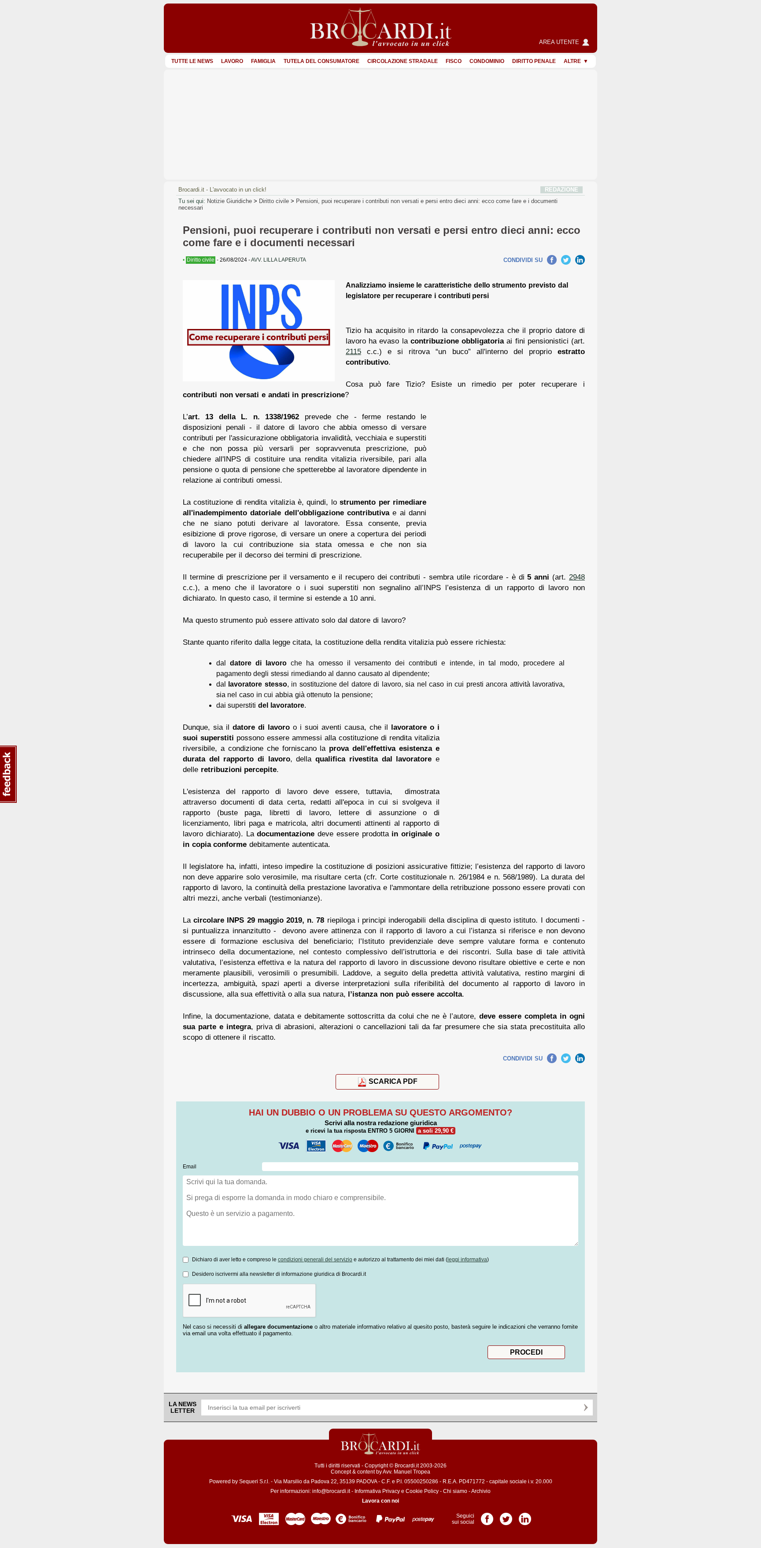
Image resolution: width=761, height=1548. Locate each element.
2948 (577, 577)
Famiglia (263, 61)
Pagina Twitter (506, 1516)
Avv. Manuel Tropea (406, 1472)
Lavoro (232, 61)
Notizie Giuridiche (229, 201)
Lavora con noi (380, 1501)
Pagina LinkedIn (525, 1516)
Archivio (481, 1491)
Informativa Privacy (377, 1491)
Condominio (486, 61)
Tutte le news (192, 61)
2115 (353, 351)
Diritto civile (274, 201)
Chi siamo (455, 1491)
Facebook (552, 260)
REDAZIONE (561, 189)
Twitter (566, 260)
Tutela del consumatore (321, 61)
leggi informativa (467, 1259)
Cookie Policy (422, 1491)
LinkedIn (580, 260)
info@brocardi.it (331, 1491)
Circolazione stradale (402, 61)
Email (189, 1167)
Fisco (454, 61)
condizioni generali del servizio (315, 1259)
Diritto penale (534, 61)
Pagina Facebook (487, 1516)
